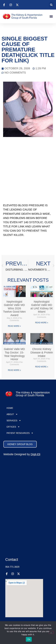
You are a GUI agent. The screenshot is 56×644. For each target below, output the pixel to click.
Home (10, 408)
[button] (51, 4)
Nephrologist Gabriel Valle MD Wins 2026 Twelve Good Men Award (14, 308)
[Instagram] (12, 573)
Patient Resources (18, 433)
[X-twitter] (18, 573)
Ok (28, 639)
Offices (11, 427)
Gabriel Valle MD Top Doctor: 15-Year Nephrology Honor (14, 354)
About (10, 414)
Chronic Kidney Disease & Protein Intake (41, 352)
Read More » (14, 326)
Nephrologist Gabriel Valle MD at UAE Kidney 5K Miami (41, 306)
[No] (51, 632)
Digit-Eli (35, 454)
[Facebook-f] (6, 573)
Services (12, 420)
